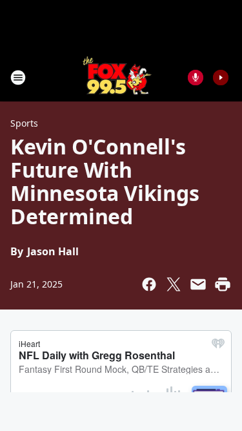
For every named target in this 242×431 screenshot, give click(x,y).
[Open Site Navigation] (18, 77)
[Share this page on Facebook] (149, 284)
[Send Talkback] (195, 77)
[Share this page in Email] (198, 284)
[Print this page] (223, 284)
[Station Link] (117, 77)
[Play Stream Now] (220, 77)
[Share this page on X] (174, 284)
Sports (24, 123)
